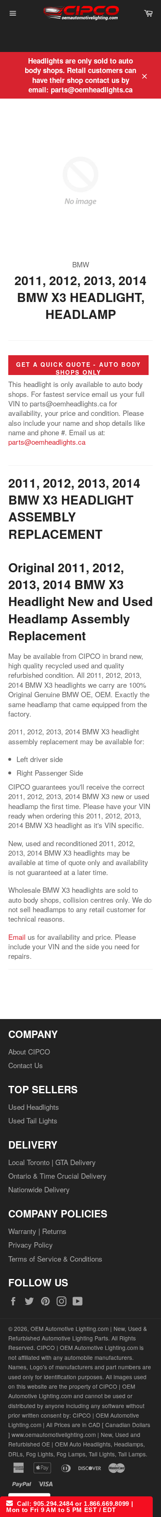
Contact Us (25, 1065)
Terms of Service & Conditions (55, 1258)
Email (17, 937)
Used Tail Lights (32, 1120)
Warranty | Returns (37, 1231)
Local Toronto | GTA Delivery (52, 1162)
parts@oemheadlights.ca (46, 441)
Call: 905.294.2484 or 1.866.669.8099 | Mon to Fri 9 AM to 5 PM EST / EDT (69, 1506)
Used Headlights (33, 1107)
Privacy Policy (30, 1244)
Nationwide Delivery (39, 1189)
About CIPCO (29, 1051)
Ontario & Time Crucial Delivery (57, 1175)
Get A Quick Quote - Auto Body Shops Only (78, 368)
